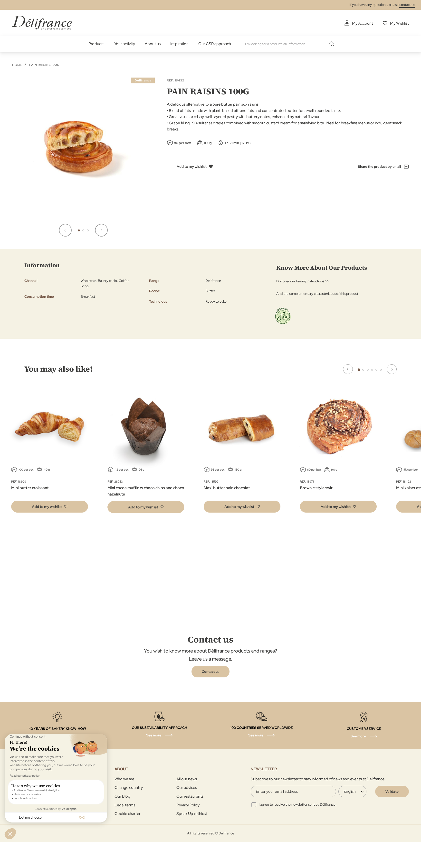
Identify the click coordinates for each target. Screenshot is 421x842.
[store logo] (42, 22)
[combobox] (291, 44)
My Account (362, 23)
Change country (129, 787)
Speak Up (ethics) (191, 813)
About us (153, 43)
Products (96, 43)
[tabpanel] (145, 451)
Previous (348, 369)
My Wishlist (399, 23)
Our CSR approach (214, 43)
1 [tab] (359, 370)
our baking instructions (307, 281)
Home (17, 65)
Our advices (186, 787)
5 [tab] (376, 370)
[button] (65, 230)
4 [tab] (372, 370)
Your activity (124, 43)
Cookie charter (128, 813)
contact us (407, 4)
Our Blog (122, 796)
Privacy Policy (188, 805)
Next (392, 369)
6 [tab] (381, 370)
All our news (186, 779)
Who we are (124, 779)
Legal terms (125, 805)
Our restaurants (189, 796)
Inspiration (179, 43)
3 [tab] (368, 370)
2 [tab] (363, 370)
